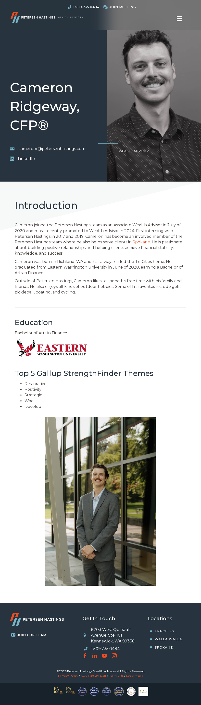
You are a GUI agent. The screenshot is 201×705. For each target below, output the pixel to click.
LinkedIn (26, 158)
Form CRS (116, 675)
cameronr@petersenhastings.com (51, 148)
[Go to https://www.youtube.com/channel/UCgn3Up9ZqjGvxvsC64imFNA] (104, 656)
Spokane (141, 242)
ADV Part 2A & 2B (93, 675)
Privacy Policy (68, 675)
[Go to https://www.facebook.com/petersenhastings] (84, 656)
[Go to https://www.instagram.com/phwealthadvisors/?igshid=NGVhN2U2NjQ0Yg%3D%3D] (114, 656)
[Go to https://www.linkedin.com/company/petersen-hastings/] (94, 656)
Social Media (134, 675)
